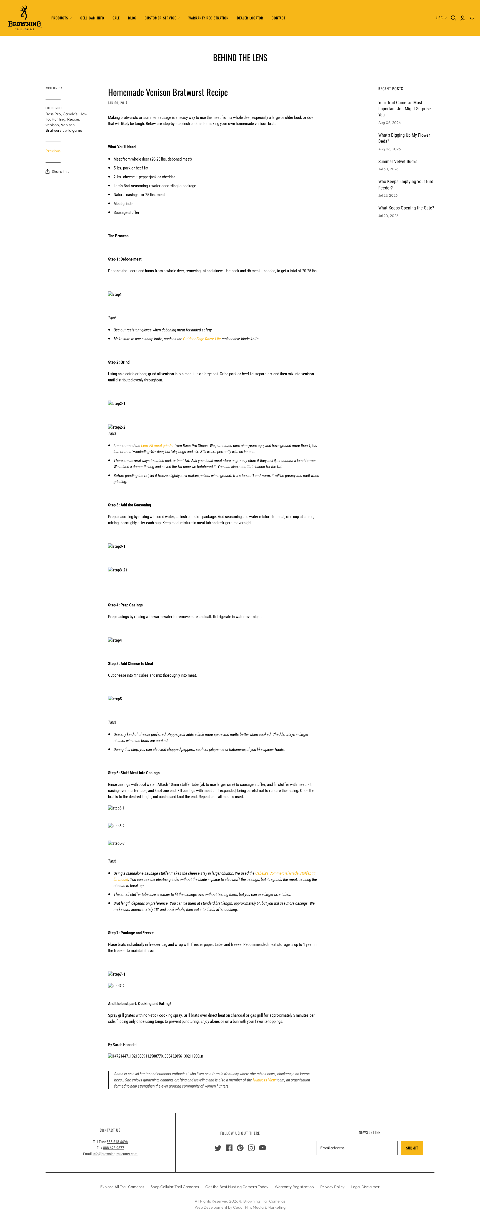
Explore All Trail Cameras (122, 1186)
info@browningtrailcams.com (115, 1154)
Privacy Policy (332, 1186)
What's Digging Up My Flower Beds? (404, 138)
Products (59, 18)
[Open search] (453, 18)
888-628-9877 (113, 1148)
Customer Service (160, 18)
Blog (132, 18)
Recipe (73, 119)
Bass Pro (53, 113)
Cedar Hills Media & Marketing (259, 1207)
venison (52, 124)
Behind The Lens (240, 57)
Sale (116, 18)
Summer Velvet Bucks (397, 161)
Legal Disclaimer (365, 1186)
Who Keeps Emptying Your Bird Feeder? (405, 184)
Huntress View (264, 1080)
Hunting (58, 119)
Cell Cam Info (92, 18)
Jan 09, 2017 (118, 102)
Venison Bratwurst (60, 127)
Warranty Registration (208, 18)
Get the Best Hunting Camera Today (236, 1186)
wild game (73, 130)
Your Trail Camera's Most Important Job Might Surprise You (404, 109)
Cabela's (70, 113)
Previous (53, 150)
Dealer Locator (250, 18)
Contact (279, 18)
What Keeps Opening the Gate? (406, 208)
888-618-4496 (117, 1141)
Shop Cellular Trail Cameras (175, 1186)
